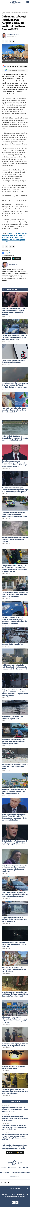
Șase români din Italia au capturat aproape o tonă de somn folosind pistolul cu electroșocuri (13, 741)
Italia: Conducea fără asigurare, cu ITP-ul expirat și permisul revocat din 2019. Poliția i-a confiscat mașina (15, 894)
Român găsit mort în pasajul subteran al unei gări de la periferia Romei (15, 1045)
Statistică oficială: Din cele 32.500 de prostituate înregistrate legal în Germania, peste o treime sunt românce (14, 311)
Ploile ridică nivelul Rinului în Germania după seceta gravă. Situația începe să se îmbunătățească (15, 438)
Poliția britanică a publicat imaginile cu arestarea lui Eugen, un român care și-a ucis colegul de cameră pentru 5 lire (14, 869)
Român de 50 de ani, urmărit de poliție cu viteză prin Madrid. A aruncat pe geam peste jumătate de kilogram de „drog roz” (14, 620)
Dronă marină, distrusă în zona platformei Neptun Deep (12, 717)
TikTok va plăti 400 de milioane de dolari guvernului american (14, 361)
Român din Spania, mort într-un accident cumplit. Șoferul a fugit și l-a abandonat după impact (15, 1091)
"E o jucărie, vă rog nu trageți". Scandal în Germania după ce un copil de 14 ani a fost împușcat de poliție (15, 490)
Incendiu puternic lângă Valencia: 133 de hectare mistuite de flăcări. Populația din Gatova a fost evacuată (15, 385)
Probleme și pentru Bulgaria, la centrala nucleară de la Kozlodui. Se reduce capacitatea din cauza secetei (15, 667)
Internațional (13, 11)
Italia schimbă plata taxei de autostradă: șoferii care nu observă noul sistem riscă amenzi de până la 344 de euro (14, 1020)
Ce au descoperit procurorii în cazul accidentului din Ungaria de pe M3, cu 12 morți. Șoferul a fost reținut (15, 994)
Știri (20, 1168)
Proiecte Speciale (15, 1177)
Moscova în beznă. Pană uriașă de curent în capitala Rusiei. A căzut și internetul (14, 944)
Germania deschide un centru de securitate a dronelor (13, 1068)
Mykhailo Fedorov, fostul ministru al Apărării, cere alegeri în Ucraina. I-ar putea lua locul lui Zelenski (15, 843)
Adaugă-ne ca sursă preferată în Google (16, 66)
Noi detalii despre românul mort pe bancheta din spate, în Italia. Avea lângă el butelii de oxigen (14, 791)
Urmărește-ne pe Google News (16, 70)
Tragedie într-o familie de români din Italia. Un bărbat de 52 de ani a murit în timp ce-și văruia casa (15, 594)
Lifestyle (25, 1168)
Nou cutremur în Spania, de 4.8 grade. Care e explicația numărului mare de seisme (14, 969)
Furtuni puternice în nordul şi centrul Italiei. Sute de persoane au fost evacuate (15, 539)
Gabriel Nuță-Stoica (14, 34)
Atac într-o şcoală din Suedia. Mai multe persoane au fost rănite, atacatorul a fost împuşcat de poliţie (14, 514)
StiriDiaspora (5, 11)
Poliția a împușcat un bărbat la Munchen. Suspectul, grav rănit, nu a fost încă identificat (14, 919)
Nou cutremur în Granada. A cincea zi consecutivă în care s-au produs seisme (15, 766)
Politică (4, 1168)
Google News (8, 253)
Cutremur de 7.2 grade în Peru (12, 644)
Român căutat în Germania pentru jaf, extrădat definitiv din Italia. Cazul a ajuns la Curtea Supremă (15, 337)
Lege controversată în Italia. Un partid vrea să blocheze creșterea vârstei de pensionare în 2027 (15, 410)
